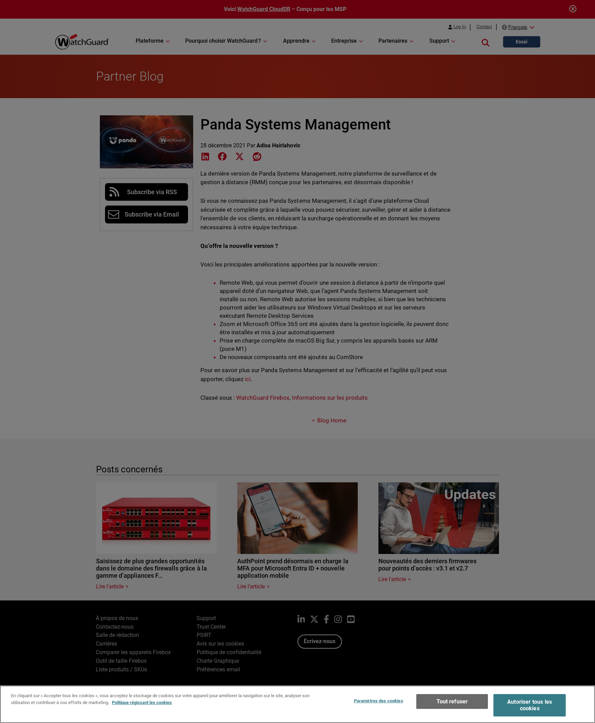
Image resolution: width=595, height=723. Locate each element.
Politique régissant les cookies (142, 702)
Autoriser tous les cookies (529, 705)
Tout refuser (452, 701)
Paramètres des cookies (378, 700)
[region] (297, 704)
